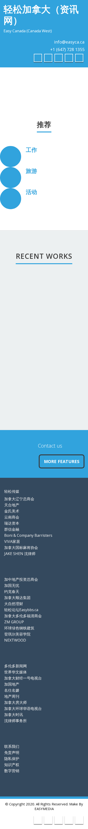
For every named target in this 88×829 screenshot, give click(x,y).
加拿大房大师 (15, 702)
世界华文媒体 (15, 672)
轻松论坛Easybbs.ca (21, 609)
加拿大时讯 (13, 714)
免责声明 (11, 752)
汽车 (15, 322)
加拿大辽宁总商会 (19, 498)
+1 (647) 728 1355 (67, 49)
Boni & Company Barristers (28, 535)
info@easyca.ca (69, 42)
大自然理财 (13, 603)
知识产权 (11, 764)
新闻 (15, 387)
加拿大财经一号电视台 (23, 678)
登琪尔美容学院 (17, 634)
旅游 (31, 171)
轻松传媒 (11, 491)
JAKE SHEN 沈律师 (19, 553)
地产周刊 (11, 696)
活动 (31, 192)
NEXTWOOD (15, 640)
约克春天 (11, 591)
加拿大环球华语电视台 (23, 708)
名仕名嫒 (11, 690)
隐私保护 (11, 758)
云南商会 (11, 517)
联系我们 (11, 746)
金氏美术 (11, 511)
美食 (15, 354)
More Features (61, 461)
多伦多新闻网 (15, 665)
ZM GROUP (14, 621)
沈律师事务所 (15, 720)
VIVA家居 (12, 541)
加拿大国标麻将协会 (21, 547)
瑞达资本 (11, 523)
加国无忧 (11, 585)
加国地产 (11, 684)
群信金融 (11, 529)
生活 (15, 289)
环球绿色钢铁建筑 (19, 628)
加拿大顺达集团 (17, 597)
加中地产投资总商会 (21, 579)
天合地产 (11, 505)
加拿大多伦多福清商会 (23, 615)
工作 (31, 149)
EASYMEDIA (44, 808)
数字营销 (11, 770)
